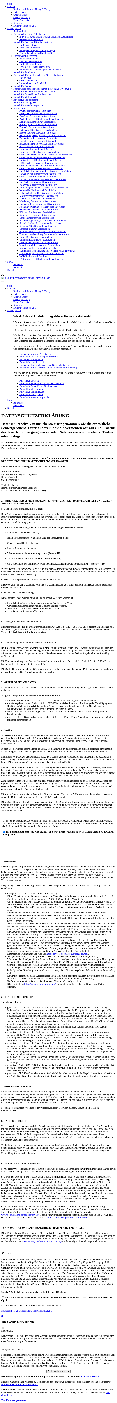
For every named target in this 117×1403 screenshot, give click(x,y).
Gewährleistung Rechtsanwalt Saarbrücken (40, 174)
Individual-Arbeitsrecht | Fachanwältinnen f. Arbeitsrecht (47, 36)
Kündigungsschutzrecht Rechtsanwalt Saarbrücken (44, 187)
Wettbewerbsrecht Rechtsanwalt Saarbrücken (41, 259)
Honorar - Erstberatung (24, 25)
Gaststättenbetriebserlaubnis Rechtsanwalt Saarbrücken (46, 154)
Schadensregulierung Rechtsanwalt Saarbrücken (43, 220)
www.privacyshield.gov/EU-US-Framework (67, 1217)
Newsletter (18, 267)
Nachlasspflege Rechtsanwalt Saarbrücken (40, 204)
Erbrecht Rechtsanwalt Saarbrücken (37, 146)
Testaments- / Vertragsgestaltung (35, 67)
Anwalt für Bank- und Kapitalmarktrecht (33, 42)
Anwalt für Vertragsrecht (25, 102)
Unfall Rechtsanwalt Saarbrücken (36, 237)
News (10, 261)
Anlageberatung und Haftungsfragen (37, 50)
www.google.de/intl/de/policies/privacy (20, 1215)
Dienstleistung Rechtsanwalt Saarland (38, 141)
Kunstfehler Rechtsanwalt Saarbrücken (38, 190)
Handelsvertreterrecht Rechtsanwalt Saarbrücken (43, 179)
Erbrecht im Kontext (29, 58)
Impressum (6, 1310)
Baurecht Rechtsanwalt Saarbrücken (37, 127)
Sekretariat (18, 23)
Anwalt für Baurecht (23, 86)
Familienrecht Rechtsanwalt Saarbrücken (39, 152)
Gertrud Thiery (20, 14)
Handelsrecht (26, 78)
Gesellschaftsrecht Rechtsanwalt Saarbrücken (41, 168)
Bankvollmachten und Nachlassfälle (37, 53)
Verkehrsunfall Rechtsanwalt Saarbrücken (40, 245)
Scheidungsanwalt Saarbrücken (35, 228)
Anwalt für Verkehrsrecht (25, 99)
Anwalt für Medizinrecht (25, 97)
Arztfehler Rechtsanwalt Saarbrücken (37, 116)
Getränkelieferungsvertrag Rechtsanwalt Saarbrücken (45, 171)
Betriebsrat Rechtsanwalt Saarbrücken (38, 132)
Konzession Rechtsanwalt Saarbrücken (38, 185)
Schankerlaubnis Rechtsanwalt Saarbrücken (41, 223)
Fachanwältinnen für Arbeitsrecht (29, 34)
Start (9, 3)
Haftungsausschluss (21, 1310)
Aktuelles (18, 264)
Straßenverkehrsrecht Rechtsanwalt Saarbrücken (43, 231)
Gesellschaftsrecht (28, 80)
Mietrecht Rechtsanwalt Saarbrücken (37, 198)
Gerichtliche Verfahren (30, 64)
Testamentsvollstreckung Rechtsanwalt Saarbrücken (44, 234)
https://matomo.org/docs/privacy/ (40, 984)
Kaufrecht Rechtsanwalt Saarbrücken (37, 182)
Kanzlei (11, 6)
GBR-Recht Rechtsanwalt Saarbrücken (38, 163)
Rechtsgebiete (14, 28)
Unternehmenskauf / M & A (33, 83)
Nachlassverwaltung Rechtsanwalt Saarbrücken (42, 207)
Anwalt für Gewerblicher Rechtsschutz (32, 94)
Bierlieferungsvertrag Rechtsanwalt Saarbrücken (43, 135)
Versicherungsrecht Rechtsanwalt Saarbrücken (42, 253)
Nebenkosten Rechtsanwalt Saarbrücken (39, 209)
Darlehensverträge (28, 45)
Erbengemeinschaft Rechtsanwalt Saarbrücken (42, 143)
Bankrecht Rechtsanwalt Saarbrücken (38, 121)
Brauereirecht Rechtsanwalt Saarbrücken (39, 138)
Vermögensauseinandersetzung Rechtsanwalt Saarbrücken (47, 250)
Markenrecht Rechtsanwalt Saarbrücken (39, 196)
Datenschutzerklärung (41, 1310)
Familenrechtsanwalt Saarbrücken (36, 149)
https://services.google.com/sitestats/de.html (67, 954)
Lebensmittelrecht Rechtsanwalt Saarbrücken (41, 193)
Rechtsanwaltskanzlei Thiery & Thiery (32, 9)
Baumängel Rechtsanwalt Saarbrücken (38, 124)
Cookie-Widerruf (90, 1376)
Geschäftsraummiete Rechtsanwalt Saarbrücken (42, 165)
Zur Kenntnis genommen (58, 1371)
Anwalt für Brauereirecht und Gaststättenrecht (35, 91)
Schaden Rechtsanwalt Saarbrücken (37, 217)
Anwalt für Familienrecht (25, 72)
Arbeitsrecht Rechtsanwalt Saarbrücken (38, 113)
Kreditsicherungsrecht (30, 47)
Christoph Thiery (21, 17)
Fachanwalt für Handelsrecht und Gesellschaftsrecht (38, 75)
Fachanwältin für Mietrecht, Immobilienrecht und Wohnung (42, 89)
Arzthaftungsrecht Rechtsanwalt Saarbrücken (41, 119)
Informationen (20, 108)
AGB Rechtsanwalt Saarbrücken (35, 110)
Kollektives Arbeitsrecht (31, 39)
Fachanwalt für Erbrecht (25, 56)
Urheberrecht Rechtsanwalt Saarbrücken (39, 242)
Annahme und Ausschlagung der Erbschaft (40, 69)
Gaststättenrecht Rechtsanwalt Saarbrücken (40, 160)
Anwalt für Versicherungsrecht (28, 105)
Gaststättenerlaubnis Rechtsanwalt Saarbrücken (42, 157)
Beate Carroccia (21, 20)
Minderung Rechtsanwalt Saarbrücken (38, 201)
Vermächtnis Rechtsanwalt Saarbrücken (39, 248)
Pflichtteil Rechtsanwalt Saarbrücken (37, 212)
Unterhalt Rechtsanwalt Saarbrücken (37, 239)
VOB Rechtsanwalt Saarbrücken (35, 256)
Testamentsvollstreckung (31, 61)
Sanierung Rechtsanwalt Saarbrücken (37, 215)
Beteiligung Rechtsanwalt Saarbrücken (38, 130)
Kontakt (11, 270)
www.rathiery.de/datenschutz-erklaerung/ (42, 1241)
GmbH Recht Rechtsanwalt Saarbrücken (39, 176)
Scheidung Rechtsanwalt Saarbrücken (38, 226)
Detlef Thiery (19, 12)
